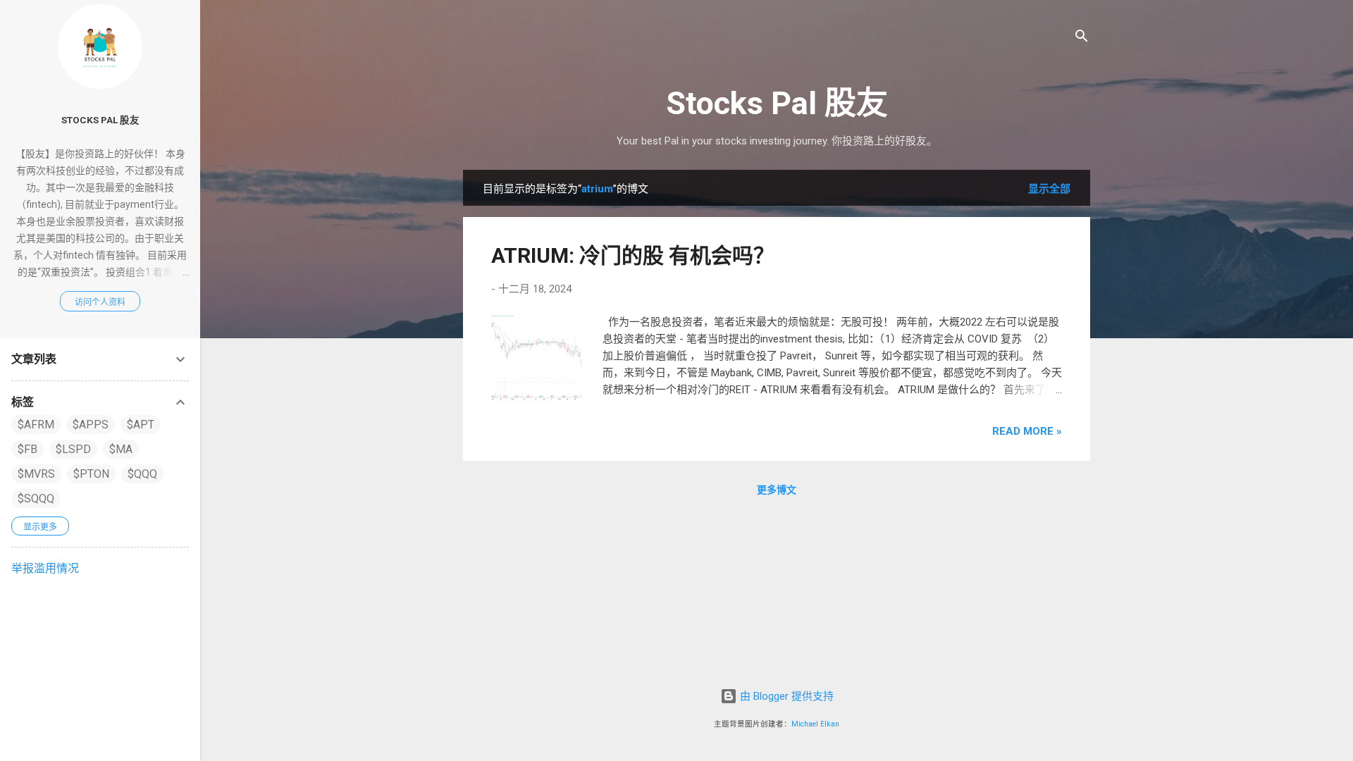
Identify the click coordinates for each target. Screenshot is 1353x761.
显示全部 (1049, 188)
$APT (140, 424)
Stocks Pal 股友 (777, 103)
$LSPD (73, 449)
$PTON (91, 474)
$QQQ (142, 474)
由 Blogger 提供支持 (785, 696)
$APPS (91, 424)
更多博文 (776, 489)
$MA (120, 449)
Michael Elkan (815, 724)
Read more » (1027, 431)
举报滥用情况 (45, 568)
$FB (27, 449)
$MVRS (36, 474)
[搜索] (1081, 38)
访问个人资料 (100, 302)
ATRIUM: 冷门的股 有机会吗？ (632, 255)
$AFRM (36, 424)
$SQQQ (36, 498)
